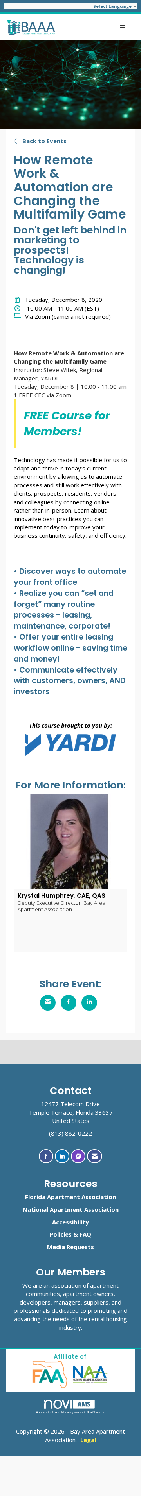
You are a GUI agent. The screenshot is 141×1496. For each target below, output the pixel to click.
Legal (88, 1440)
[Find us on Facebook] (46, 1156)
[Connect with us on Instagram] (78, 1156)
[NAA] (90, 1374)
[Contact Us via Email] (94, 1156)
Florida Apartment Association (70, 1197)
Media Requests (70, 1247)
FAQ (85, 1234)
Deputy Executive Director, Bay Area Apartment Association (61, 906)
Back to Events (44, 141)
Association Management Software (70, 1412)
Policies (61, 1234)
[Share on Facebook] (68, 1003)
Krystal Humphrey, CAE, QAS (61, 896)
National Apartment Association (71, 1209)
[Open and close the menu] (94, 27)
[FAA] (50, 1374)
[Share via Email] (48, 1003)
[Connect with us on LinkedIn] (62, 1156)
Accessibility (70, 1222)
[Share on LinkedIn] (89, 1003)
